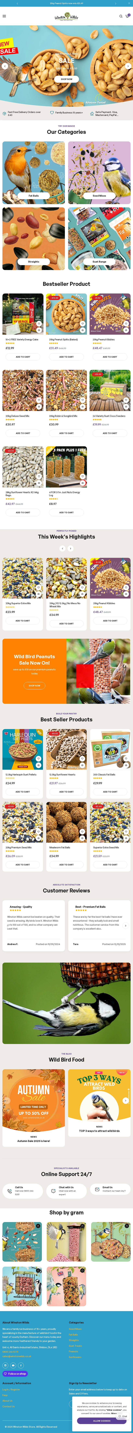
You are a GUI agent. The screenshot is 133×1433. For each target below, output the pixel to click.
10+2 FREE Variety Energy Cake (22, 339)
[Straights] (33, 238)
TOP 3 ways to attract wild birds (99, 1131)
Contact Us (8, 1406)
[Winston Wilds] (66, 16)
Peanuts (73, 1351)
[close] (129, 3)
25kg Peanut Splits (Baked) (63, 339)
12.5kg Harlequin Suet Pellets (21, 603)
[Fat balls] (33, 172)
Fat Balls (73, 1334)
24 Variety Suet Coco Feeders (109, 416)
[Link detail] (5, 1365)
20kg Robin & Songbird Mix (63, 416)
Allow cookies (101, 1421)
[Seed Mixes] (99, 172)
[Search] (121, 16)
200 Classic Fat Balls (104, 774)
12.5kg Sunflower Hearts (62, 774)
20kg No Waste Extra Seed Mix (65, 603)
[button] (17, 3)
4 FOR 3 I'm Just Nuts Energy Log (64, 494)
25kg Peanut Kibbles (104, 339)
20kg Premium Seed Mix (106, 603)
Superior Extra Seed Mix (106, 847)
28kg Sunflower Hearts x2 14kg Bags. (22, 494)
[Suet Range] (99, 238)
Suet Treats (75, 1345)
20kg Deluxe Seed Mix (17, 416)
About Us (7, 1400)
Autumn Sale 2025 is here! (33, 1141)
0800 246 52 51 (10, 1351)
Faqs (5, 1395)
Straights (74, 1340)
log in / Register (11, 1389)
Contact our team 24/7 (114, 1191)
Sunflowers (75, 1357)
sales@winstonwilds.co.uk (16, 1356)
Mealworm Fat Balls (59, 847)
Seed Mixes (75, 1329)
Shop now (66, 79)
